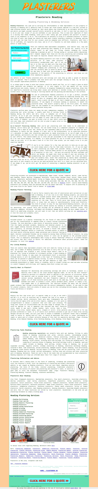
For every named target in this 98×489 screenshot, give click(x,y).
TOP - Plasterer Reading (19, 463)
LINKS (69, 13)
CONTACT (78, 13)
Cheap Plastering (81, 456)
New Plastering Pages (19, 476)
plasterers (30, 121)
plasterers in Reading (37, 81)
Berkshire (26, 353)
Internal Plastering (80, 450)
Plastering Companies (23, 448)
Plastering (83, 454)
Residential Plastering (19, 452)
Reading (62, 183)
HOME (65, 13)
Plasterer (76, 448)
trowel (50, 96)
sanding (63, 102)
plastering (59, 73)
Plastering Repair (64, 450)
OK (80, 488)
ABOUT (73, 13)
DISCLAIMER (84, 13)
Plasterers (36, 448)
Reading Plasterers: (18, 25)
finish (62, 112)
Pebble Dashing (51, 450)
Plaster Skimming (59, 452)
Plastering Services (51, 456)
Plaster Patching (25, 450)
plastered (35, 78)
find (15, 379)
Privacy (86, 476)
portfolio (34, 60)
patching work (82, 211)
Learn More (74, 488)
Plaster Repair (65, 448)
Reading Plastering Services (25, 396)
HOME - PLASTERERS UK (49, 470)
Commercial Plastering (50, 448)
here (41, 392)
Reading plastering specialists (34, 333)
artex (25, 112)
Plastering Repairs (17, 456)
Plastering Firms (39, 450)
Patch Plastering (57, 454)
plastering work (46, 48)
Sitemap (11, 476)
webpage (31, 241)
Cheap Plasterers (43, 454)
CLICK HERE (51, 186)
